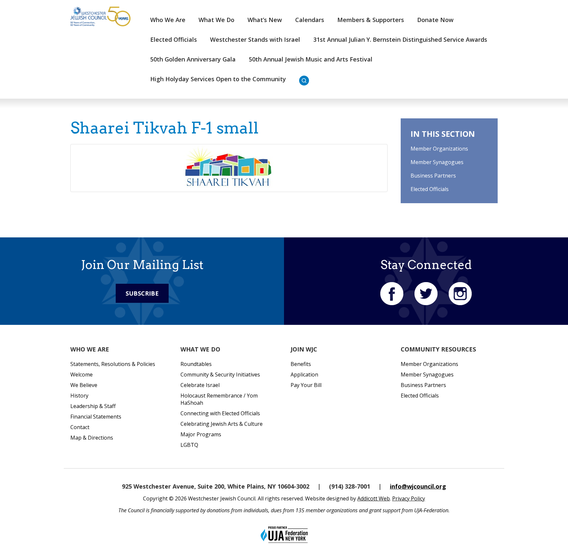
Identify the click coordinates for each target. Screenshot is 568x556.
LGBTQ (189, 444)
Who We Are (167, 20)
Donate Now (435, 20)
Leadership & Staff (93, 406)
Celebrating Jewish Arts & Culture (221, 423)
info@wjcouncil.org (418, 486)
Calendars (309, 20)
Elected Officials (173, 39)
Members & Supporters (370, 20)
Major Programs (200, 434)
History (79, 395)
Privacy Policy (408, 498)
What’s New (265, 20)
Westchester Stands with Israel (255, 39)
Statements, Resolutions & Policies (112, 364)
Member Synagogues (437, 162)
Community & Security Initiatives (220, 374)
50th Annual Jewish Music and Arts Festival (310, 59)
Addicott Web (373, 498)
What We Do (216, 20)
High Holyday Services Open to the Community (218, 79)
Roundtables (196, 364)
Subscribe (142, 293)
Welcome (81, 374)
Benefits (301, 364)
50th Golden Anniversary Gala (193, 59)
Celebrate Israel (200, 385)
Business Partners (433, 175)
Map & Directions (91, 437)
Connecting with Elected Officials (220, 413)
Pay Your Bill (306, 385)
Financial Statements (95, 416)
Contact (79, 427)
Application (304, 374)
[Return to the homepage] (100, 16)
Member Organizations (439, 148)
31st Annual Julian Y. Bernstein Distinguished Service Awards (400, 39)
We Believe (83, 385)
